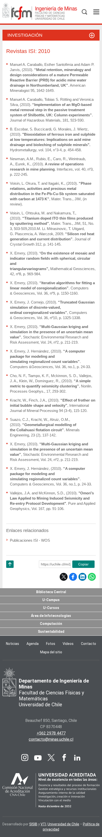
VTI (43, 824)
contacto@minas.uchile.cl (51, 739)
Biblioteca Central (51, 592)
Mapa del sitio (51, 652)
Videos (68, 644)
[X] (51, 757)
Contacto (88, 644)
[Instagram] (25, 757)
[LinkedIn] (77, 757)
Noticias (12, 644)
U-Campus (51, 600)
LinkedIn (82, 577)
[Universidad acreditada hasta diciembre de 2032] (51, 791)
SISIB (33, 824)
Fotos (50, 644)
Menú (96, 11)
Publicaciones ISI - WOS (30, 540)
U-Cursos (51, 608)
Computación (51, 624)
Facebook (73, 577)
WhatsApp (92, 577)
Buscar (84, 11)
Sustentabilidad (51, 632)
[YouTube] (38, 757)
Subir (10, 570)
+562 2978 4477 (51, 733)
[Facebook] (64, 757)
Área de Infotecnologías (51, 616)
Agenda (32, 644)
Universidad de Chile (63, 824)
